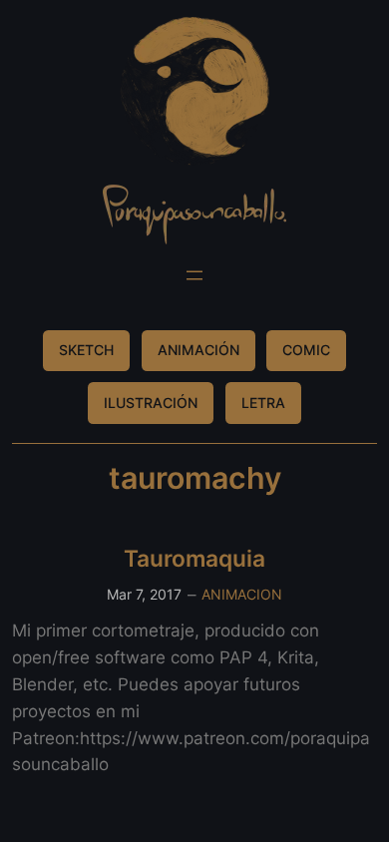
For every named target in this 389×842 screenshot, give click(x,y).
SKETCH (86, 349)
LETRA (263, 402)
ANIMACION (241, 594)
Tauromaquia (194, 558)
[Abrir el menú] (194, 275)
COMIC (306, 349)
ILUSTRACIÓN (150, 402)
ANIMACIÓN (198, 349)
